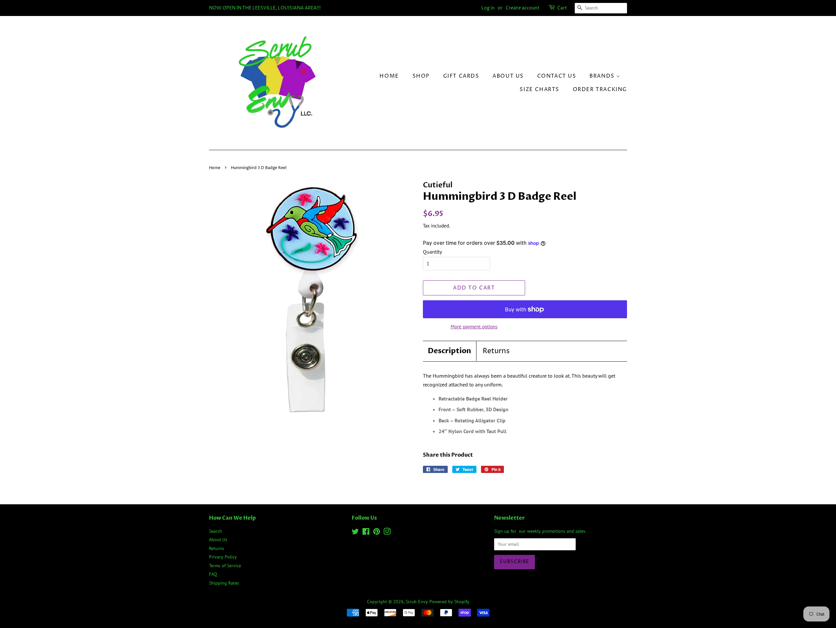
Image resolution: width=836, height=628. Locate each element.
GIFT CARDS (461, 76)
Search (215, 531)
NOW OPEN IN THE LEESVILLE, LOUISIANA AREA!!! (265, 8)
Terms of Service (225, 566)
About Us (508, 76)
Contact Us (556, 76)
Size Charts (539, 89)
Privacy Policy (223, 557)
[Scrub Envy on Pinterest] (376, 533)
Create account (523, 8)
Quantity (432, 251)
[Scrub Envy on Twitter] (355, 533)
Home (389, 76)
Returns (496, 351)
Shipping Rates (224, 583)
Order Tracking (600, 89)
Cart (562, 8)
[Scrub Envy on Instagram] (387, 533)
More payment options (474, 326)
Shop (421, 76)
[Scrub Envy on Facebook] (366, 533)
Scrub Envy (416, 601)
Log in (488, 8)
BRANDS (602, 76)
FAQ (213, 574)
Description (449, 351)
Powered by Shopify (449, 601)
